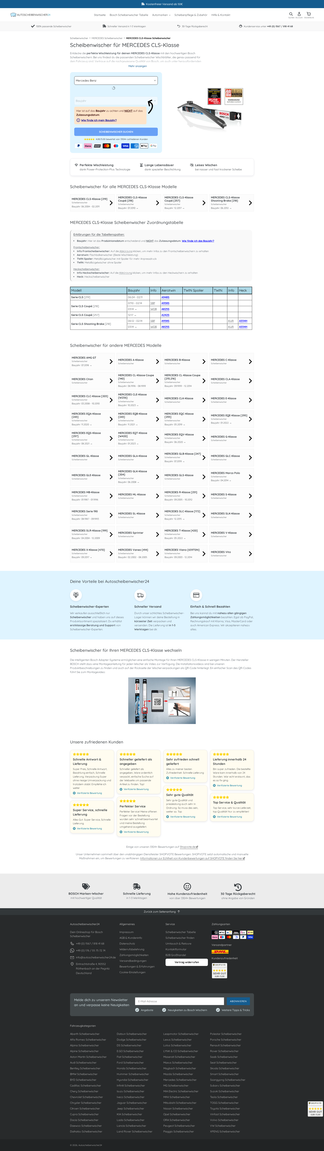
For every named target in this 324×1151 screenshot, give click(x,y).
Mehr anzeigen (137, 66)
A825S (165, 309)
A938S (165, 303)
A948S (165, 297)
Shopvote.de (188, 846)
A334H (243, 320)
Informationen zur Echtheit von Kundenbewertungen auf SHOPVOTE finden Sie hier (191, 858)
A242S (165, 315)
